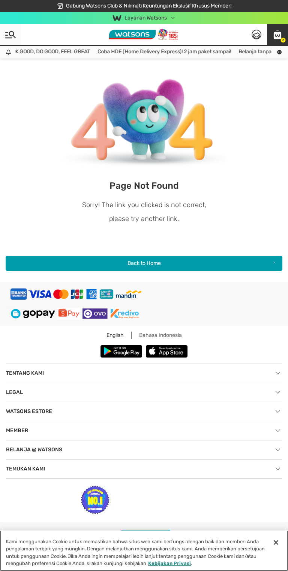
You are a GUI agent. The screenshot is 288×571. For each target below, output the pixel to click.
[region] (144, 550)
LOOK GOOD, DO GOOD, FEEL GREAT (45, 51)
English (115, 335)
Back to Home (144, 263)
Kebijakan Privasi (169, 563)
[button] (277, 34)
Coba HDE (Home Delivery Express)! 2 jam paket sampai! (161, 51)
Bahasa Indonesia (160, 335)
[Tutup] (276, 542)
